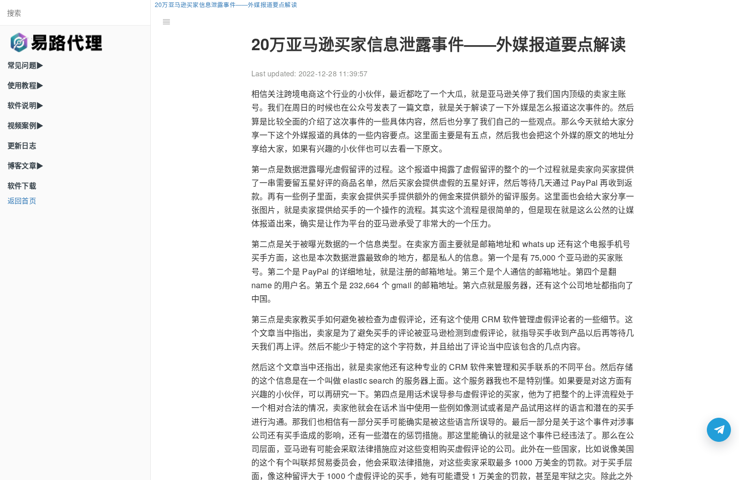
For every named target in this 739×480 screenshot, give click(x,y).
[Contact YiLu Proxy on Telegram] (719, 430)
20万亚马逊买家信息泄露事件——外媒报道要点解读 (226, 4)
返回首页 (22, 200)
